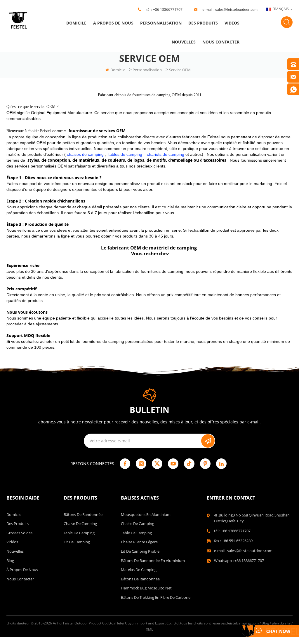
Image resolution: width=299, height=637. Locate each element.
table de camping (79, 532)
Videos (232, 23)
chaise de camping (80, 523)
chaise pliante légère (139, 541)
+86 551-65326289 (237, 540)
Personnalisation (161, 23)
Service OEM (180, 69)
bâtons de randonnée (140, 579)
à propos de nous (113, 23)
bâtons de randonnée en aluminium (153, 560)
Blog (10, 560)
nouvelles (184, 42)
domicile (76, 23)
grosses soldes (19, 532)
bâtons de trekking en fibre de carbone (155, 597)
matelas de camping (139, 569)
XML (149, 629)
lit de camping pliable (140, 551)
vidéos (12, 541)
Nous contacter (220, 42)
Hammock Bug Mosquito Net (146, 588)
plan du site (281, 623)
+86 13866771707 (167, 9)
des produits (203, 23)
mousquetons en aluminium (146, 514)
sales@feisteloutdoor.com (236, 9)
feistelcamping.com (243, 623)
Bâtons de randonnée (83, 514)
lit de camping (77, 541)
